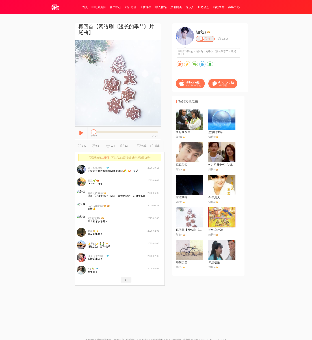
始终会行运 (215, 229)
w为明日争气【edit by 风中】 (221, 164)
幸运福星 (214, 262)
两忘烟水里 (183, 132)
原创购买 (176, 7)
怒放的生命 (215, 132)
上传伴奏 (145, 7)
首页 (85, 7)
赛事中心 (234, 7)
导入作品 (161, 7)
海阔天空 (181, 262)
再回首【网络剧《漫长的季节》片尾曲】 (189, 229)
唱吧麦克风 (99, 7)
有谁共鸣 (181, 197)
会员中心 (115, 7)
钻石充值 (130, 7)
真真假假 (181, 164)
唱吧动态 (203, 7)
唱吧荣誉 (218, 7)
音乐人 (189, 7)
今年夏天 (214, 197)
